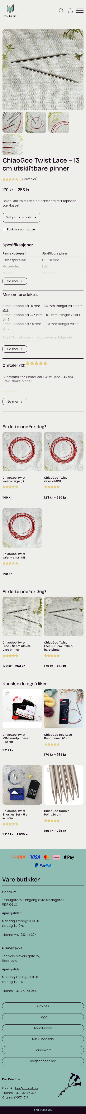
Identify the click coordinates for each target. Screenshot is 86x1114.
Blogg (43, 1017)
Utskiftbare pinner (55, 253)
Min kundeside (43, 1039)
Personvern (43, 1050)
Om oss (43, 1006)
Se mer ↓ (14, 281)
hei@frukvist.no (26, 1088)
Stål (45, 266)
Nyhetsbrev (43, 1028)
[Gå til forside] (10, 17)
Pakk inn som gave (21, 229)
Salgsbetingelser (43, 1061)
